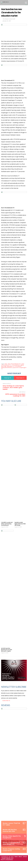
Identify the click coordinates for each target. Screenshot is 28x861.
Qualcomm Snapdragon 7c (13, 368)
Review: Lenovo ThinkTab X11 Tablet (11, 824)
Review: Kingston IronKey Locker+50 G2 (11, 849)
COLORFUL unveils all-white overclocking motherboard (7, 524)
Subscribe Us (6, 700)
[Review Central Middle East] (6, 1)
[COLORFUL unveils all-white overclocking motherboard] (7, 462)
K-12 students (17, 366)
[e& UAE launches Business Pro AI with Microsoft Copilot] (7, 588)
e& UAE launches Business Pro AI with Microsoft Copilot (6, 649)
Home (16, 856)
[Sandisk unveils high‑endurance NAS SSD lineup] (21, 462)
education (10, 366)
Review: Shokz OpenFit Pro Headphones (12, 837)
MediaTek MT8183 (6, 367)
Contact (25, 856)
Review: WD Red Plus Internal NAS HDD (10, 830)
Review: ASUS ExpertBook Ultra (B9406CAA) (11, 843)
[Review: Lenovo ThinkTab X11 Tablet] (14, 766)
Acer (6, 364)
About (20, 856)
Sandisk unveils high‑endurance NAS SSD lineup (20, 524)
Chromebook (16, 365)
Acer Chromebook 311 (14, 364)
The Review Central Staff (9, 19)
